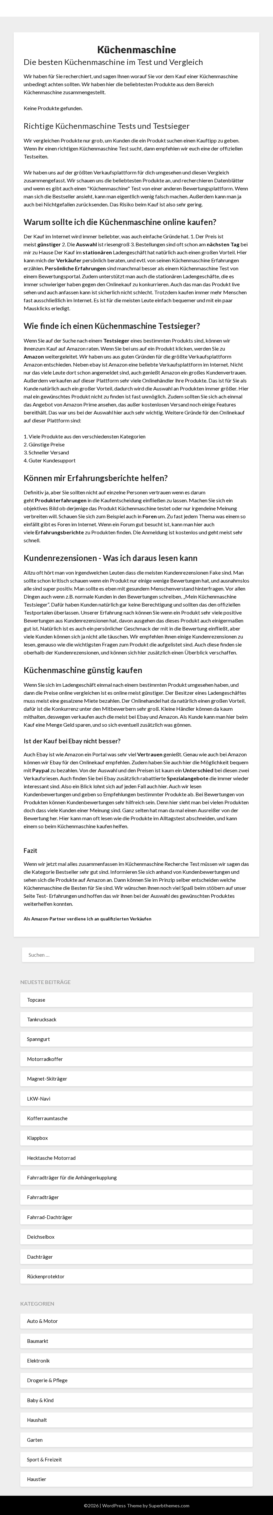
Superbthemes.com (169, 1505)
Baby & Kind (40, 1400)
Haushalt (37, 1420)
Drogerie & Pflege (47, 1380)
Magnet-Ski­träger (47, 1079)
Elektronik (38, 1361)
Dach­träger (40, 1257)
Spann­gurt (38, 1039)
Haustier (36, 1479)
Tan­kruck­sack (41, 1019)
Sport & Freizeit (44, 1459)
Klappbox (37, 1138)
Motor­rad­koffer (45, 1059)
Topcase (36, 1000)
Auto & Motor (42, 1321)
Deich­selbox (41, 1237)
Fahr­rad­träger (43, 1197)
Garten (35, 1440)
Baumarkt (37, 1341)
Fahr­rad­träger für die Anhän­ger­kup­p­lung (72, 1177)
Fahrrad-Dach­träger (50, 1217)
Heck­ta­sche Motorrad (51, 1158)
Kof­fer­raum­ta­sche (47, 1118)
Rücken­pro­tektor (46, 1276)
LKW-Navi (38, 1099)
